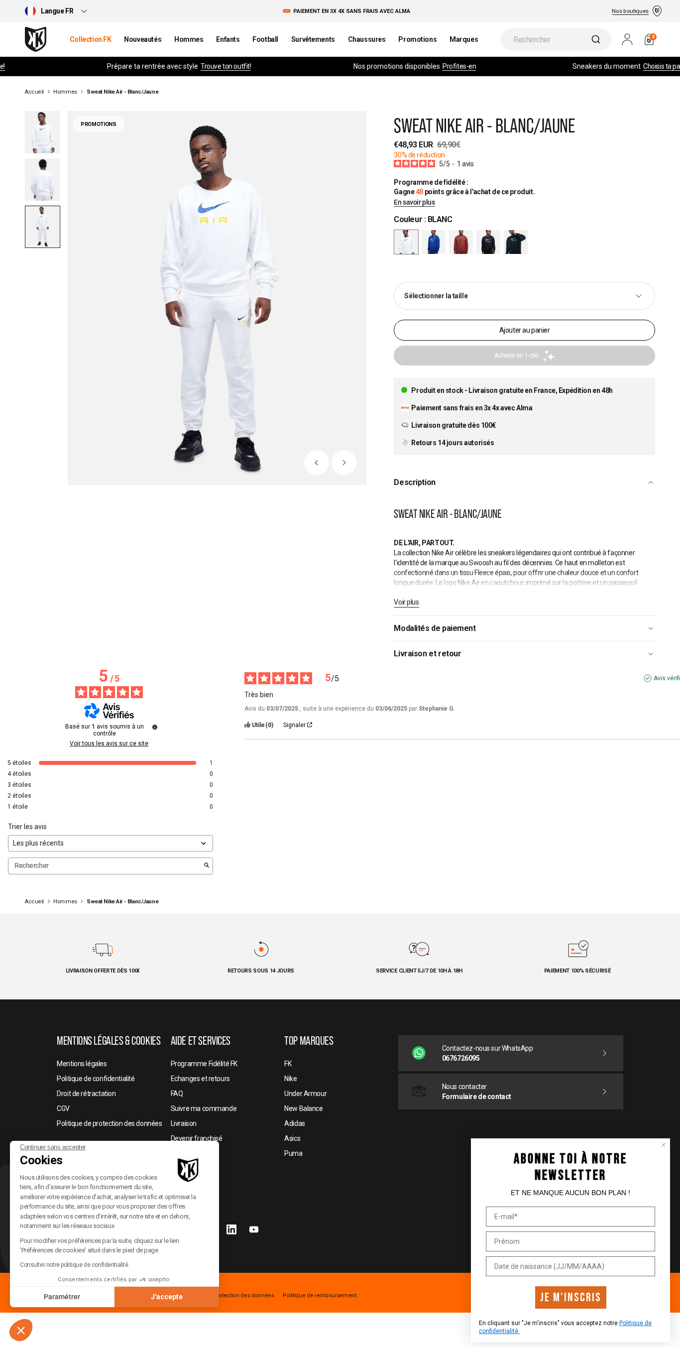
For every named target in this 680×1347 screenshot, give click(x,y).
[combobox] (556, 39)
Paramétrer (62, 1297)
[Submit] (597, 39)
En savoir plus (414, 202)
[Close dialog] (664, 1145)
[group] (433, 242)
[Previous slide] (316, 462)
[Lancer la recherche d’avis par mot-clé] (207, 866)
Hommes (65, 92)
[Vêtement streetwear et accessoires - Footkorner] (35, 39)
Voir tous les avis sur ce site (109, 743)
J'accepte (167, 1297)
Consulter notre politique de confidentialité (74, 1264)
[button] (21, 1330)
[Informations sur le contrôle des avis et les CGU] (155, 727)
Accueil (34, 92)
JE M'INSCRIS (570, 1297)
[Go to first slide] (344, 462)
